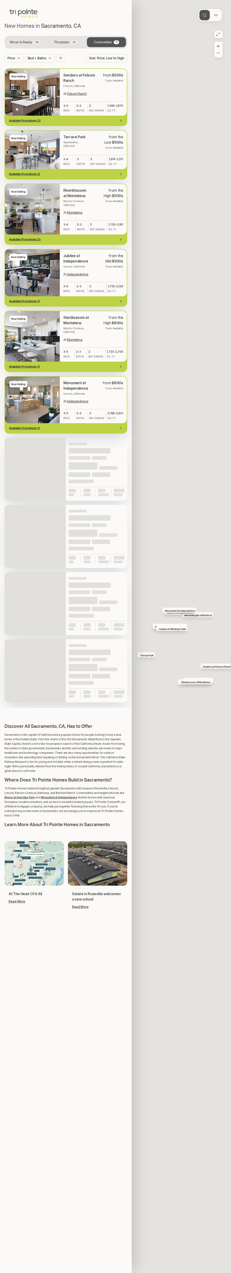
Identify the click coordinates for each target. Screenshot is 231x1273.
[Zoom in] (218, 45)
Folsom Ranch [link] (77, 94)
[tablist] (66, 42)
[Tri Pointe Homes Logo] (23, 13)
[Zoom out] (218, 53)
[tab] (25, 42)
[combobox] (106, 58)
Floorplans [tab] (65, 42)
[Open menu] (216, 15)
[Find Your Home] (204, 15)
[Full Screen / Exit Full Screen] (218, 34)
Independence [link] (77, 274)
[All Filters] (60, 58)
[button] (66, 707)
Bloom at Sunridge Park (20, 797)
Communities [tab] (106, 42)
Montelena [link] (74, 212)
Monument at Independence (59, 797)
